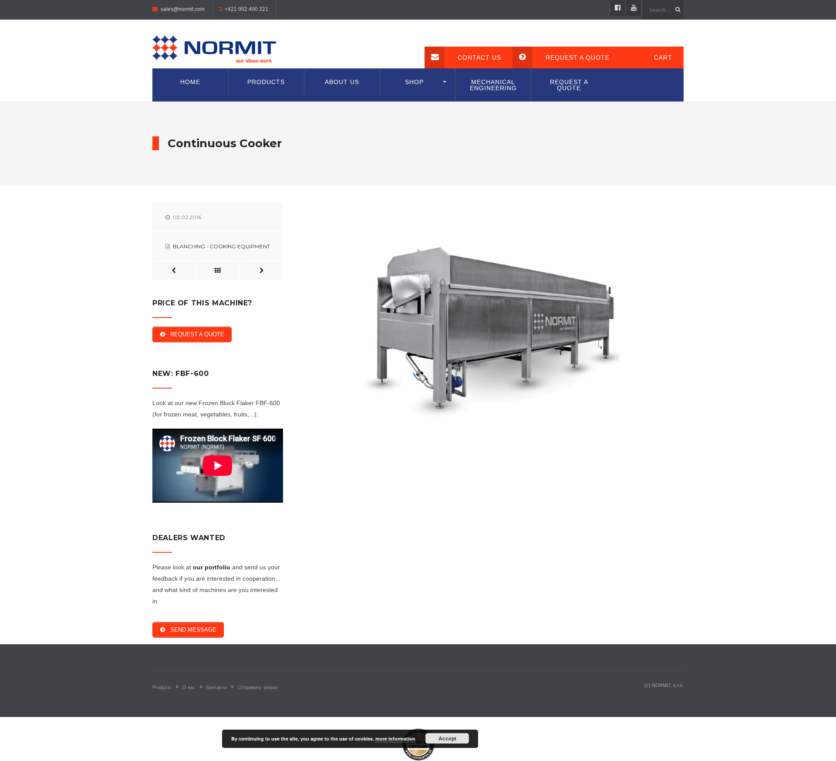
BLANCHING (189, 246)
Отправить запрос (258, 687)
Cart (663, 57)
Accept (447, 738)
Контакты (216, 687)
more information (395, 738)
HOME (190, 81)
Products (266, 81)
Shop (414, 81)
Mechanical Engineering (493, 84)
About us (342, 81)
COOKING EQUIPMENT (239, 246)
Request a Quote (578, 57)
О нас (189, 687)
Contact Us (479, 57)
